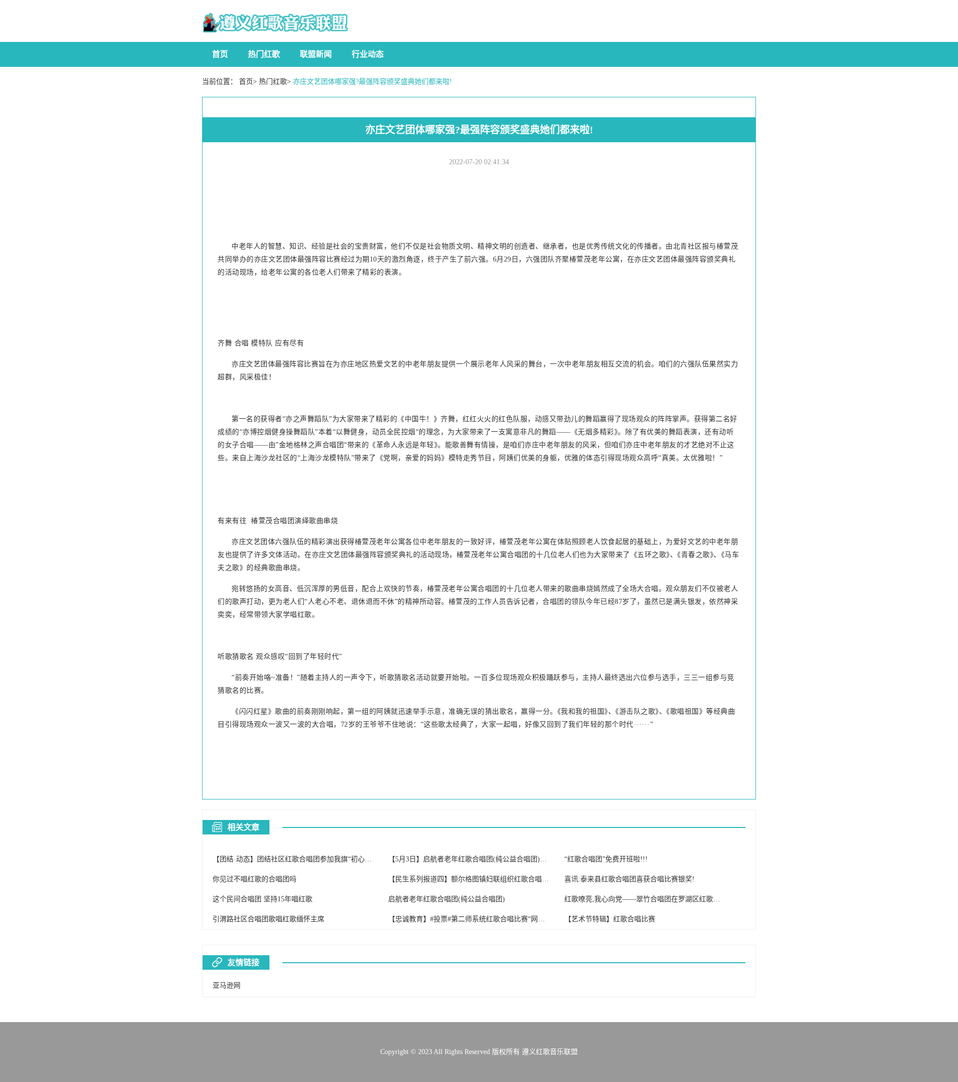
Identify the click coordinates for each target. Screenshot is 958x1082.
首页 (220, 54)
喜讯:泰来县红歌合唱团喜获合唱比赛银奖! (629, 879)
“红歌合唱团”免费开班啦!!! (606, 859)
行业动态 (368, 54)
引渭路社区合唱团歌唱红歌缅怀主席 (268, 919)
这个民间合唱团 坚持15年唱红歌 (262, 899)
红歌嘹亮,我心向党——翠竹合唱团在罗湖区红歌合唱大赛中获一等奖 (670, 899)
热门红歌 (264, 54)
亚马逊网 (226, 985)
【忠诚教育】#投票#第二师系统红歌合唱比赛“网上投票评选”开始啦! (493, 919)
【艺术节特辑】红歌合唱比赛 (609, 919)
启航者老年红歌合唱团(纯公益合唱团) (446, 899)
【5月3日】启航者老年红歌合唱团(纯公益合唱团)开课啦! (475, 859)
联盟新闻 (316, 54)
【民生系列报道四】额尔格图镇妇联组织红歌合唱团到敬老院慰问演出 (496, 879)
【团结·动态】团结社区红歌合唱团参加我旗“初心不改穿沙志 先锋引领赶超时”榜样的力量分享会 (361, 859)
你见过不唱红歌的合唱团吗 (254, 879)
